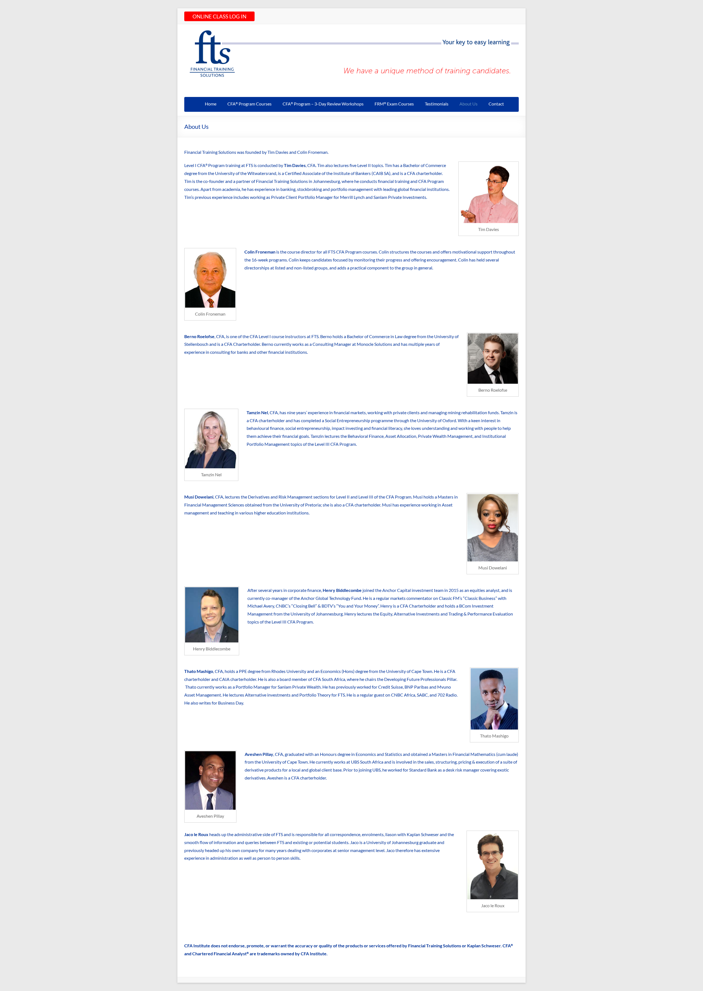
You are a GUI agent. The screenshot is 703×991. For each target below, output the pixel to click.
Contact (496, 103)
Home (210, 103)
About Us (468, 103)
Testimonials (436, 103)
